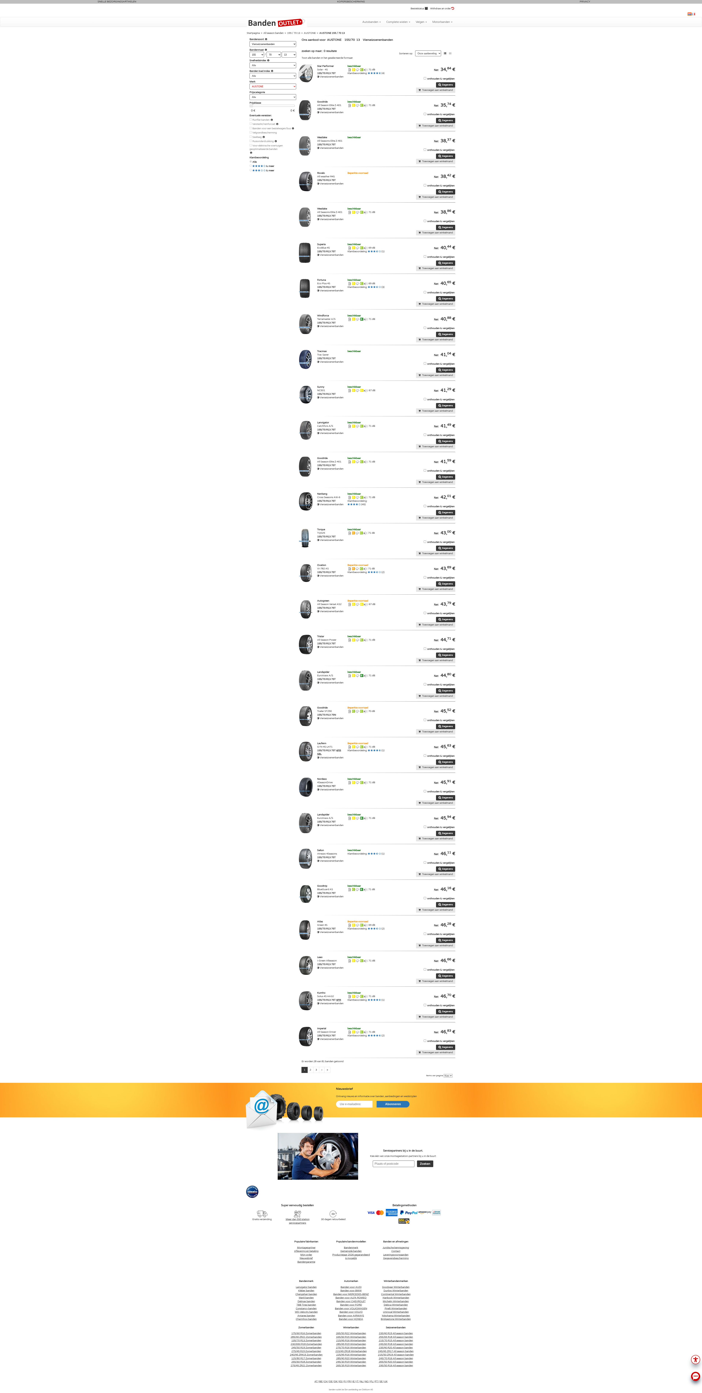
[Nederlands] (689, 14)
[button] (695, 1359)
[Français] (693, 14)
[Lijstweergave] (445, 53)
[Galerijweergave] (450, 53)
